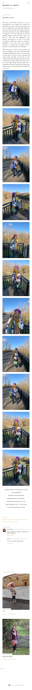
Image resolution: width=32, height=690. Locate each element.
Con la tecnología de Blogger (17, 685)
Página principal (8, 8)
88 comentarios (12, 659)
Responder (10, 535)
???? (3, 611)
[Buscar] (29, 2)
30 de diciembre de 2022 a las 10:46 (18, 538)
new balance (22, 519)
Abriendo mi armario (10, 5)
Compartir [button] (4, 517)
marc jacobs (16, 519)
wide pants (9, 521)
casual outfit (10, 519)
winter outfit (15, 521)
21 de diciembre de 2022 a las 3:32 (20, 529)
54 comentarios (11, 614)
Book (8, 538)
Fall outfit (7, 656)
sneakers (4, 521)
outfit (26, 519)
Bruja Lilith (10, 529)
